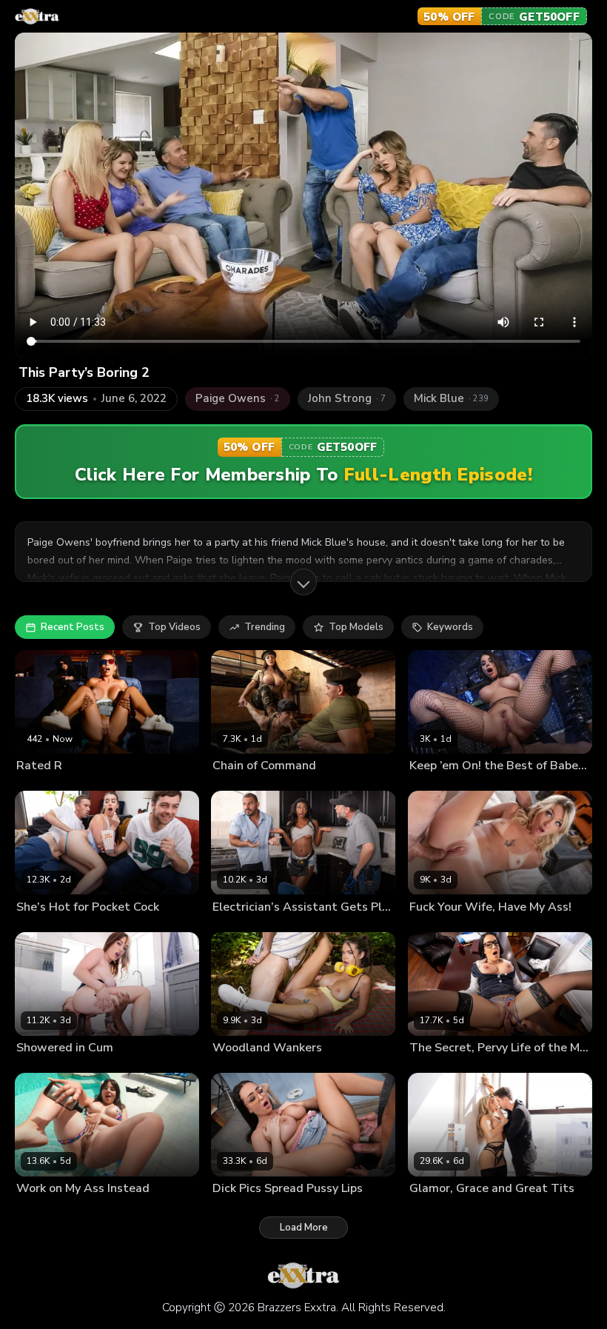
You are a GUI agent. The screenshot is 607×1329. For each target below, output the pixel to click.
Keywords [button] (450, 627)
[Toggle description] (303, 582)
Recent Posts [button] (72, 627)
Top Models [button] (356, 627)
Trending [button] (264, 627)
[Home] (37, 16)
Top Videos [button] (174, 627)
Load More (304, 1227)
